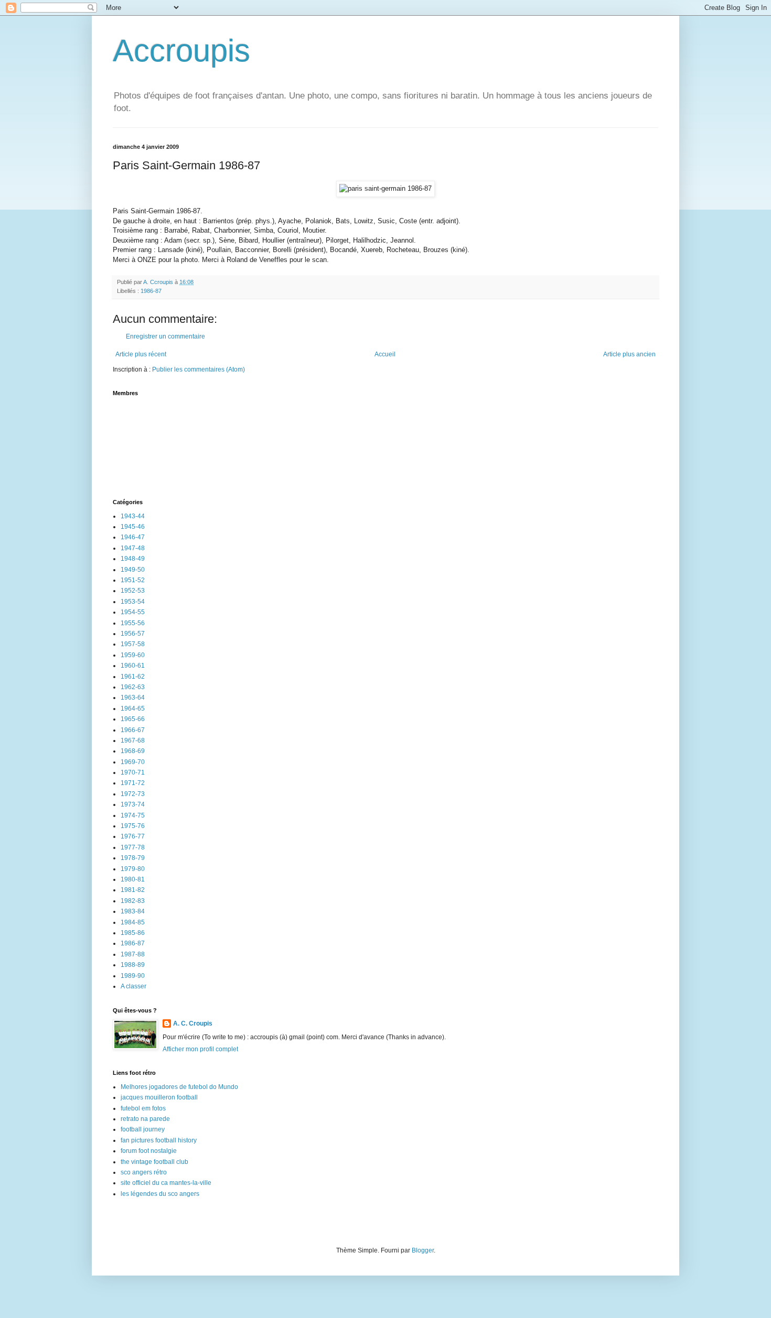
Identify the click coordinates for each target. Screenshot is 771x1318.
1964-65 (133, 708)
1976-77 (133, 836)
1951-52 (133, 580)
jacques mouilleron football (159, 1097)
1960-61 (133, 665)
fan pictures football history (159, 1140)
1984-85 (133, 922)
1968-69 (133, 751)
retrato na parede (145, 1119)
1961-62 (133, 676)
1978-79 (133, 858)
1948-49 (133, 558)
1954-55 (133, 612)
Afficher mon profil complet (200, 1049)
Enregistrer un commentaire (165, 336)
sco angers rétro (144, 1172)
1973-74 (133, 804)
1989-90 (133, 975)
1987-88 (133, 954)
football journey (143, 1129)
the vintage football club (154, 1161)
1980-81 (133, 879)
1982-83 (133, 901)
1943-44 (133, 516)
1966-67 (133, 730)
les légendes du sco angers (160, 1193)
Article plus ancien (629, 354)
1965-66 (133, 719)
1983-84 (133, 911)
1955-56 (133, 623)
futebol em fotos (143, 1108)
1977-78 (133, 847)
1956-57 (133, 633)
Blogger (423, 1250)
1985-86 (133, 932)
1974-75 (133, 815)
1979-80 (133, 869)
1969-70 (133, 762)
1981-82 (133, 890)
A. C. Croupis (192, 1023)
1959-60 (133, 655)
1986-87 (151, 291)
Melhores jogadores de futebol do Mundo (179, 1087)
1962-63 (133, 687)
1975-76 (133, 826)
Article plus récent (140, 354)
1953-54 (133, 601)
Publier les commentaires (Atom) (198, 369)
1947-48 (133, 548)
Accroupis (181, 50)
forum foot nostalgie (149, 1150)
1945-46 (133, 526)
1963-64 (133, 697)
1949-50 (133, 569)
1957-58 (133, 644)
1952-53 (133, 590)
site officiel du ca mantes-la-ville (166, 1182)
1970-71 (133, 772)
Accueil (384, 354)
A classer (133, 986)
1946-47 (133, 537)
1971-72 (133, 783)
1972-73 (133, 794)
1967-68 (133, 740)
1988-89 (133, 964)
